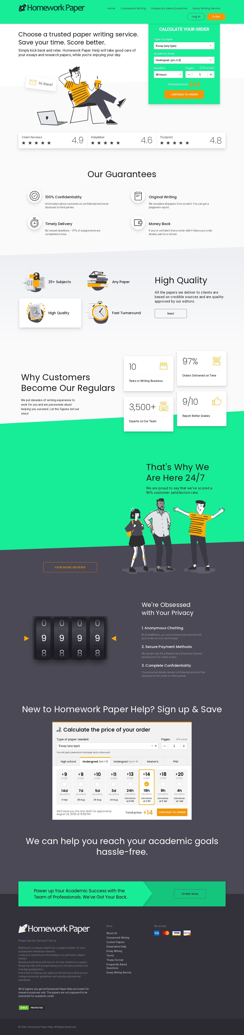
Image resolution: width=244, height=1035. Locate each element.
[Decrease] (189, 74)
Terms (110, 955)
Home (111, 8)
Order (216, 16)
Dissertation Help (116, 946)
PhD (175, 761)
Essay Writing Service (206, 8)
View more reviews (70, 567)
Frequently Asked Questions (169, 8)
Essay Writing (114, 951)
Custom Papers (115, 942)
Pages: (165, 739)
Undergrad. (95, 761)
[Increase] (211, 74)
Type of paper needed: (73, 739)
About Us (111, 933)
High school (68, 761)
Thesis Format (114, 960)
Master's (152, 761)
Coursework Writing (133, 8)
